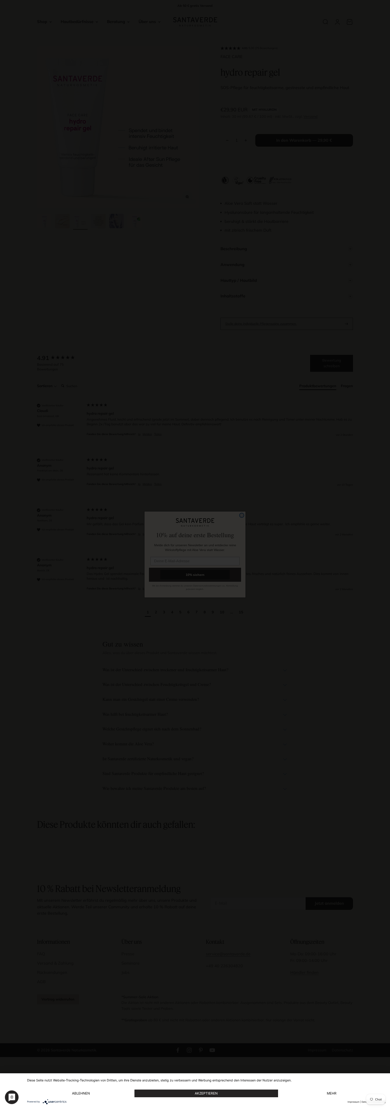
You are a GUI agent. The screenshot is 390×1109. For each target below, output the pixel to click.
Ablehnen (81, 1093)
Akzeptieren (206, 1093)
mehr (332, 1093)
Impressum (354, 1101)
